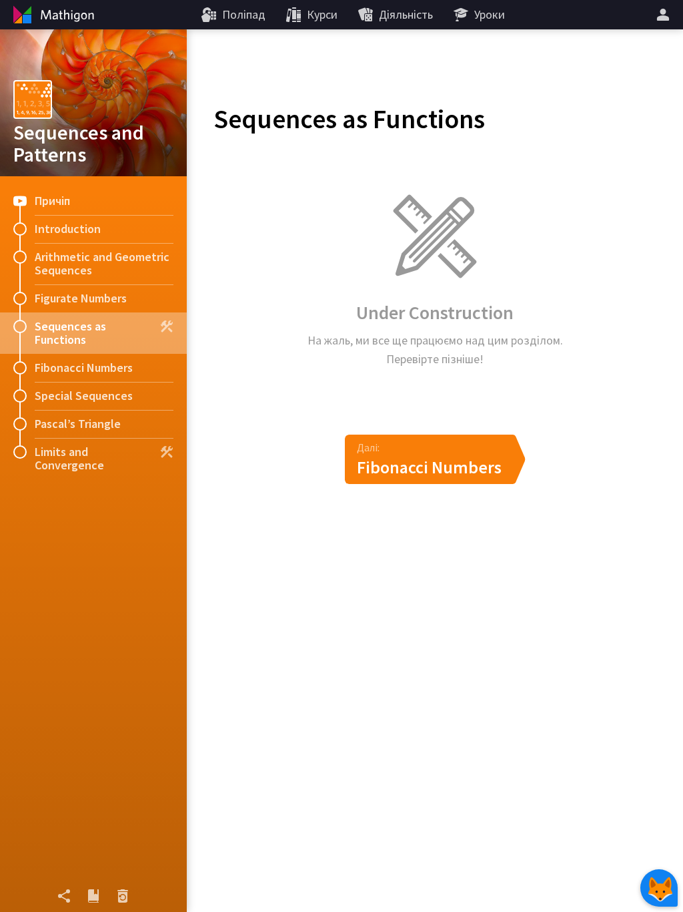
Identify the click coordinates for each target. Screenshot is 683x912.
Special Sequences (84, 395)
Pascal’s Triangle (78, 423)
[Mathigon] (52, 14)
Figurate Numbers (81, 298)
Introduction (68, 228)
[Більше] (665, 14)
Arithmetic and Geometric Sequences (102, 263)
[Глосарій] (93, 896)
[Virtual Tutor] (659, 888)
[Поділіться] (64, 896)
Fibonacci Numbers (84, 367)
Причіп (52, 200)
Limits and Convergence (69, 458)
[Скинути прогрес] (122, 896)
